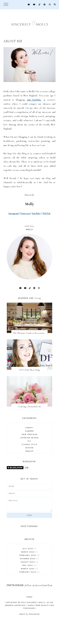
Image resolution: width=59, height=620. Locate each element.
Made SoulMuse (29, 614)
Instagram (13, 213)
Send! (29, 515)
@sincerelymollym (42, 585)
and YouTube (34, 99)
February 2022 (29, 572)
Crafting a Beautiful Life (29, 406)
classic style (29, 444)
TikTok (46, 213)
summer (29, 431)
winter (29, 447)
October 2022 (29, 558)
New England (29, 434)
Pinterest (25, 213)
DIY (29, 441)
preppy (29, 427)
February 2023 (29, 555)
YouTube (36, 213)
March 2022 (29, 568)
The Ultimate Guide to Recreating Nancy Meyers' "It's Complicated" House (30, 333)
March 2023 (29, 552)
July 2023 (29, 548)
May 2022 (29, 565)
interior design (29, 437)
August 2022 (29, 562)
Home (29, 597)
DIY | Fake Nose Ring (29, 370)
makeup (29, 451)
